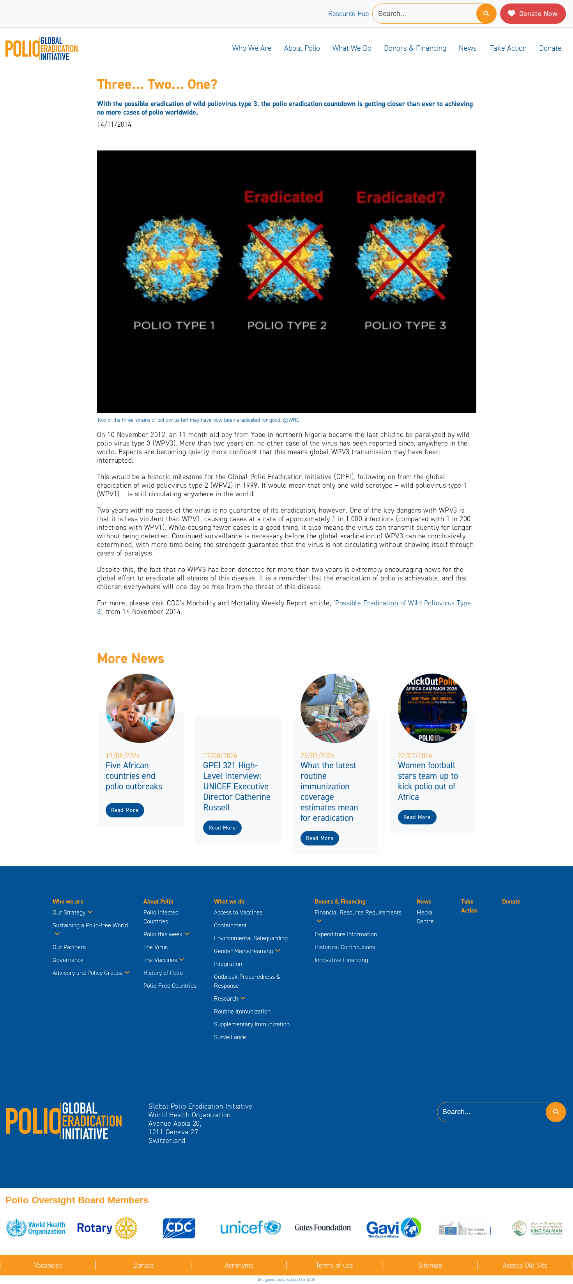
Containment (230, 925)
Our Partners (69, 947)
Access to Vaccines (239, 912)
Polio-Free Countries (169, 986)
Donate (550, 48)
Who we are (252, 48)
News (468, 48)
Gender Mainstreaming (243, 951)
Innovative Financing (341, 960)
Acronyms (239, 1265)
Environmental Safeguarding (251, 938)
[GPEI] (63, 1120)
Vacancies (48, 1265)
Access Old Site (525, 1265)
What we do (351, 48)
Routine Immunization (242, 1011)
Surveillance (230, 1037)
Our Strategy (69, 912)
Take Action (508, 48)
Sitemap (430, 1265)
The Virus (155, 947)
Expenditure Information (346, 934)
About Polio (302, 48)
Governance (68, 960)
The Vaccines (160, 960)
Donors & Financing (415, 48)
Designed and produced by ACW (286, 1279)
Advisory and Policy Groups (87, 973)
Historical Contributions (345, 947)
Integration (228, 964)
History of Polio (163, 973)
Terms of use (334, 1265)
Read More (124, 810)
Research (226, 998)
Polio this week (162, 934)
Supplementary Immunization (252, 1024)
